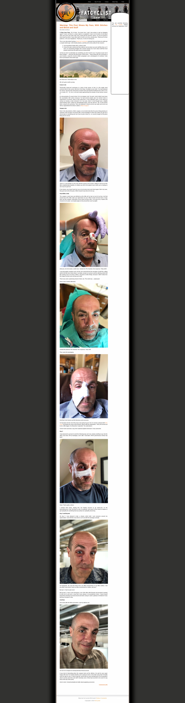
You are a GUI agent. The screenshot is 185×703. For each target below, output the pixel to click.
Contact (106, 1)
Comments (104, 698)
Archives (90, 19)
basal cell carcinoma (82, 41)
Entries (98, 698)
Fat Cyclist (118, 24)
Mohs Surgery (84, 105)
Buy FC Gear (98, 1)
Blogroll (97, 19)
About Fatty (115, 1)
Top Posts (105, 19)
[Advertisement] (120, 58)
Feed (123, 1)
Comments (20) (103, 684)
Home (89, 1)
